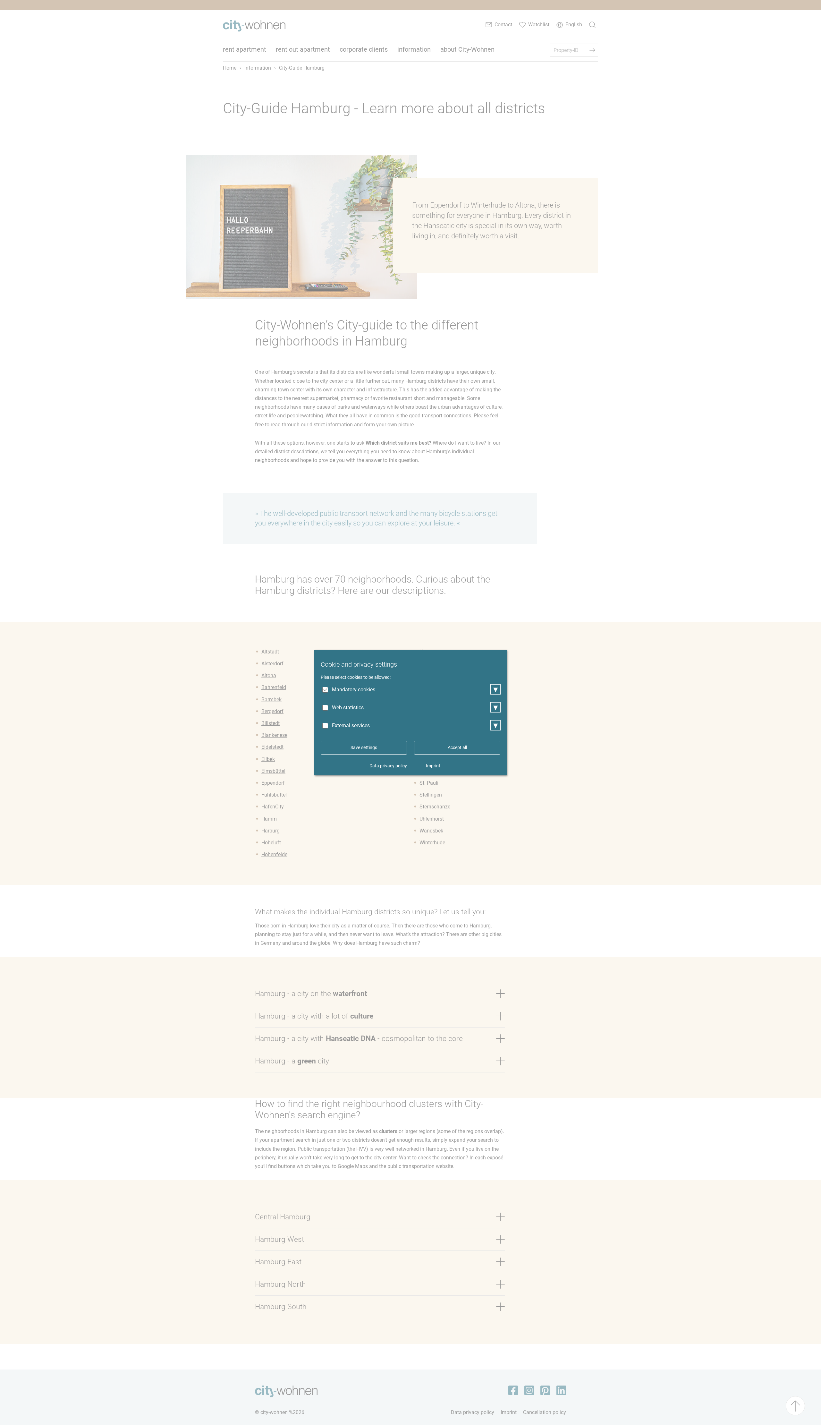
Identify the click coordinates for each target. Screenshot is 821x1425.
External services (351, 725)
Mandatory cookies (353, 690)
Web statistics (348, 707)
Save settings (364, 747)
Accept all (457, 747)
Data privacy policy (388, 765)
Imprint (433, 765)
